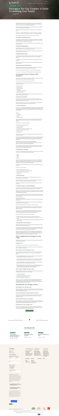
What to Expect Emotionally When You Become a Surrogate (15, 335)
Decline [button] (42, 414)
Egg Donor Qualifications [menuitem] (37, 351)
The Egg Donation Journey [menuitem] (37, 353)
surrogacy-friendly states (21, 210)
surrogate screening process (20, 167)
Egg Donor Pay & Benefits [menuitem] (37, 352)
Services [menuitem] (32, 358)
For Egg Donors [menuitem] (38, 3)
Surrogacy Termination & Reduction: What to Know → (42, 320)
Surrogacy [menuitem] (32, 361)
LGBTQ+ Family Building (12, 332)
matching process (19, 152)
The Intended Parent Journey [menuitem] (28, 353)
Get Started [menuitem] (40, 358)
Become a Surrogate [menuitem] (45, 351)
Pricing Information (29, 310)
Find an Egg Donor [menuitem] (27, 351)
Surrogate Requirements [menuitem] (46, 352)
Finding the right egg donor (19, 107)
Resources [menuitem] (45, 3)
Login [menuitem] (44, 358)
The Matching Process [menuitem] (45, 354)
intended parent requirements (26, 102)
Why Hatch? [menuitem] (42, 3)
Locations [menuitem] (26, 361)
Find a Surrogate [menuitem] (27, 352)
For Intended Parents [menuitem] (30, 3)
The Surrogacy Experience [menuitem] (46, 355)
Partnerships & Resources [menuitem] (28, 355)
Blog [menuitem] (49, 3)
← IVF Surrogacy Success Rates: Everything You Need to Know (15, 320)
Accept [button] (39, 414)
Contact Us (47, 1)
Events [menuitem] (47, 3)
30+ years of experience (21, 279)
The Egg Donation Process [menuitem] (37, 354)
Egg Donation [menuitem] (32, 360)
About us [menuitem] (26, 360)
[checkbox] (15, 367)
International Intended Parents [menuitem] (29, 354)
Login (49, 1)
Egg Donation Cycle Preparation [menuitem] (38, 355)
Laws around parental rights (19, 55)
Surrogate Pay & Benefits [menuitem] (46, 353)
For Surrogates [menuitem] (34, 3)
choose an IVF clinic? (28, 275)
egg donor (35, 29)
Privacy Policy (17, 396)
